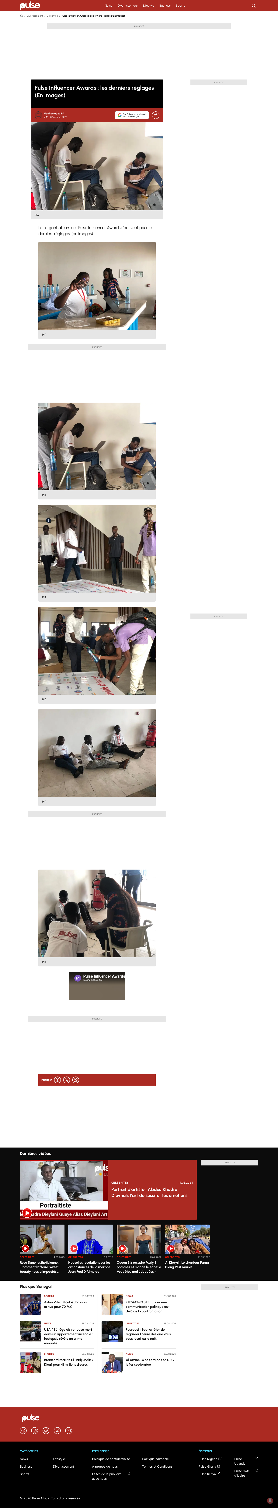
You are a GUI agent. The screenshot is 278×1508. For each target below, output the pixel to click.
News (108, 5)
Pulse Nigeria (208, 1459)
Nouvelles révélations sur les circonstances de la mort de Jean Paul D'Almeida (89, 1267)
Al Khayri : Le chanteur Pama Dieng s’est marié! (187, 1264)
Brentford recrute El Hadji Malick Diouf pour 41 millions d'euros (68, 1362)
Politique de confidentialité (111, 1459)
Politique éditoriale (155, 1459)
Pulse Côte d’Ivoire (242, 1473)
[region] (139, 1250)
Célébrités (52, 15)
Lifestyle (148, 5)
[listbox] (139, 1250)
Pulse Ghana (207, 1466)
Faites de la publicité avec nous (106, 1476)
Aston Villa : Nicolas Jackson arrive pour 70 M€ (65, 1304)
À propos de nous (105, 1466)
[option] (42, 1251)
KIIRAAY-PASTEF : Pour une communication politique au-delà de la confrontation (148, 1306)
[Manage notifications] (270, 1501)
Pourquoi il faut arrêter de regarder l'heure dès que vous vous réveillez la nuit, (148, 1334)
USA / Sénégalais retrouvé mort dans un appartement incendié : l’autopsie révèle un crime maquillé (68, 1336)
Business (165, 5)
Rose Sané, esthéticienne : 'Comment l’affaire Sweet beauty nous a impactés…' (39, 1267)
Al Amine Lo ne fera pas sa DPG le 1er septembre (150, 1362)
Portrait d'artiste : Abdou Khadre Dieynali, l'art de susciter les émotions (149, 1192)
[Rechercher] (254, 6)
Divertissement (128, 5)
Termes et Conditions (157, 1466)
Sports (180, 5)
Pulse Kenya (207, 1474)
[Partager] (155, 115)
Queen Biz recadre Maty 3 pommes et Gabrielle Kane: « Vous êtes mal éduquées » (139, 1267)
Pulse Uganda (239, 1461)
